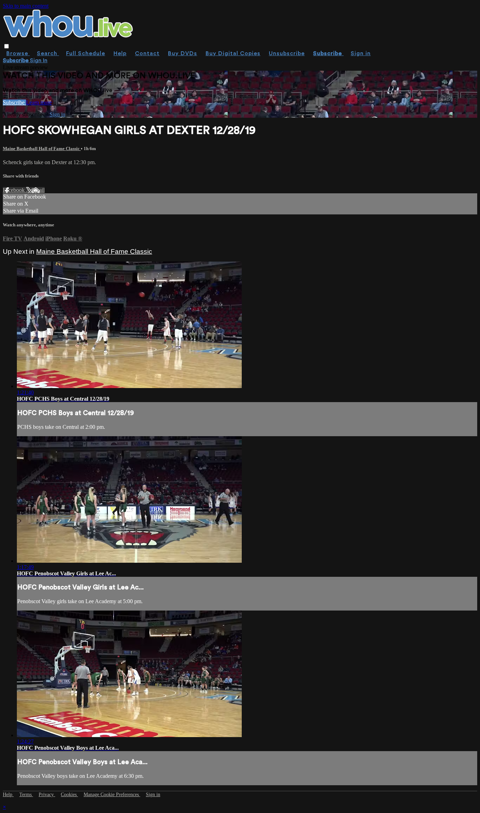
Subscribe (14, 102)
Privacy (47, 794)
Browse (18, 53)
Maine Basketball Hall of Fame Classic (42, 148)
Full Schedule (85, 53)
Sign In (38, 60)
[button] (6, 46)
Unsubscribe (287, 53)
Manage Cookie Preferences (112, 794)
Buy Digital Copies (233, 53)
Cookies (69, 794)
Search (48, 53)
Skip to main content (25, 6)
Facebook (14, 190)
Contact (147, 53)
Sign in (361, 53)
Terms (26, 794)
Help (120, 53)
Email (38, 190)
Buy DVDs (182, 53)
